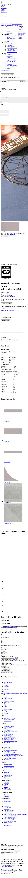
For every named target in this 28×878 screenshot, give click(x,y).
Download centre (11, 44)
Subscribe (17, 851)
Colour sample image (14, 339)
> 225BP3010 (7, 441)
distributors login (5, 70)
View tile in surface (5, 320)
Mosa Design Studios (12, 65)
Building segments (11, 38)
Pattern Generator (11, 46)
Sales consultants (11, 66)
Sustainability (10, 56)
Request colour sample (6, 24)
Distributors (9, 64)
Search (22, 81)
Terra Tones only (6, 648)
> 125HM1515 (7, 523)
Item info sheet (4, 339)
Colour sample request (12, 52)
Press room (9, 57)
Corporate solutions (11, 60)
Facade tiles (9, 33)
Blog (8, 41)
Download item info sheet (6, 672)
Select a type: (4, 652)
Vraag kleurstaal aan (5, 873)
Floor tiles (21, 29)
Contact (8, 68)
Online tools (9, 45)
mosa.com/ (15, 659)
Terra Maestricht (10, 234)
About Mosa (9, 54)
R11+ (5, 98)
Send (16, 657)
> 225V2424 (7, 482)
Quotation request (11, 50)
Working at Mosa (11, 61)
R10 (2, 98)
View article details (5, 667)
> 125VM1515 (7, 502)
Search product (22, 27)
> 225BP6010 (7, 421)
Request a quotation (9, 310)
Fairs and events (10, 39)
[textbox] (7, 74)
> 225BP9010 (7, 462)
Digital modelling (11, 49)
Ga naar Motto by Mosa (6, 866)
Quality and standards (12, 58)
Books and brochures (12, 48)
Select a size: (4, 649)
